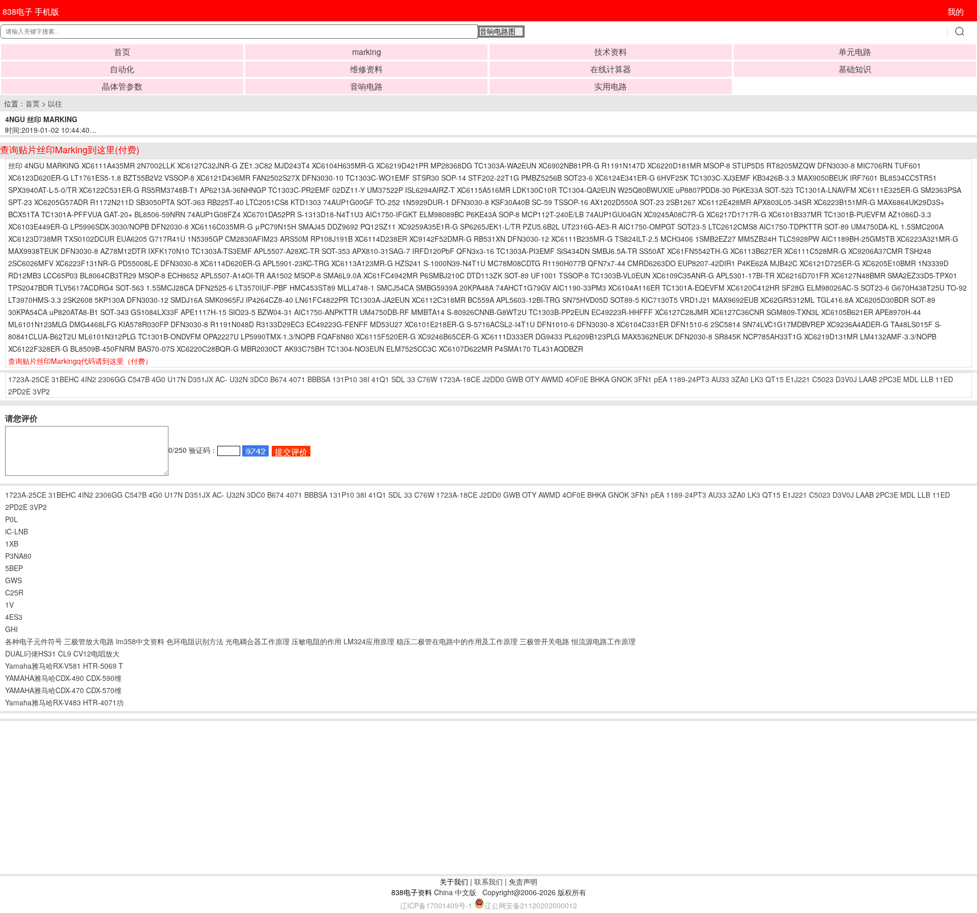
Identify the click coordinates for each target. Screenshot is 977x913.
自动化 (122, 69)
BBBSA (318, 379)
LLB (927, 379)
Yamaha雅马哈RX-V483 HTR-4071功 (64, 702)
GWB (514, 379)
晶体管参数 (122, 86)
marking (366, 52)
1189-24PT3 (689, 379)
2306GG (112, 379)
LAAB (868, 379)
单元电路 (855, 52)
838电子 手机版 (31, 11)
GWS (13, 580)
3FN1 (643, 379)
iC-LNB (16, 531)
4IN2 (88, 379)
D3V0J (846, 379)
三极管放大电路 (89, 641)
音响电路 (366, 86)
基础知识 (855, 69)
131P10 (344, 379)
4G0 (158, 379)
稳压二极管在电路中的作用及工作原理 (457, 641)
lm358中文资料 (140, 641)
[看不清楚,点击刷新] (255, 450)
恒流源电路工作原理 (603, 641)
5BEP (14, 568)
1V (9, 605)
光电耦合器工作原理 (257, 641)
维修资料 (366, 69)
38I (364, 379)
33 (411, 379)
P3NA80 (18, 556)
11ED (944, 379)
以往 (55, 103)
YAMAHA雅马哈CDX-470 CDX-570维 (63, 690)
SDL (398, 379)
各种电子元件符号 (33, 641)
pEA (660, 379)
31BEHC (65, 379)
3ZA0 (740, 379)
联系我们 (488, 881)
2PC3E (890, 379)
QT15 (774, 379)
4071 (297, 379)
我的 (955, 11)
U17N (176, 379)
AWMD (552, 379)
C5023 (823, 379)
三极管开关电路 (544, 641)
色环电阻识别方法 (194, 641)
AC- (221, 379)
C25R (14, 592)
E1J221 (798, 379)
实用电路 (610, 86)
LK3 (757, 379)
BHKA (599, 379)
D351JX (200, 379)
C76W (427, 379)
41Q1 (380, 379)
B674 (278, 379)
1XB (11, 543)
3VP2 (41, 391)
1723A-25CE (28, 379)
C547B (139, 379)
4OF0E (576, 379)
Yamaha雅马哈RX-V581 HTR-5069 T (64, 666)
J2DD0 (493, 379)
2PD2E (19, 391)
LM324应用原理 (368, 641)
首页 (122, 52)
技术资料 (610, 52)
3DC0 (259, 379)
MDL (910, 379)
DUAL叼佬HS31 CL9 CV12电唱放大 (62, 653)
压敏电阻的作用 (316, 641)
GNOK (621, 379)
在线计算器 (610, 69)
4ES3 (13, 617)
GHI (11, 629)
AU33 (720, 379)
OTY (532, 379)
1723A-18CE (459, 379)
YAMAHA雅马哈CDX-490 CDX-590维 (63, 678)
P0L (11, 519)
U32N (238, 379)
